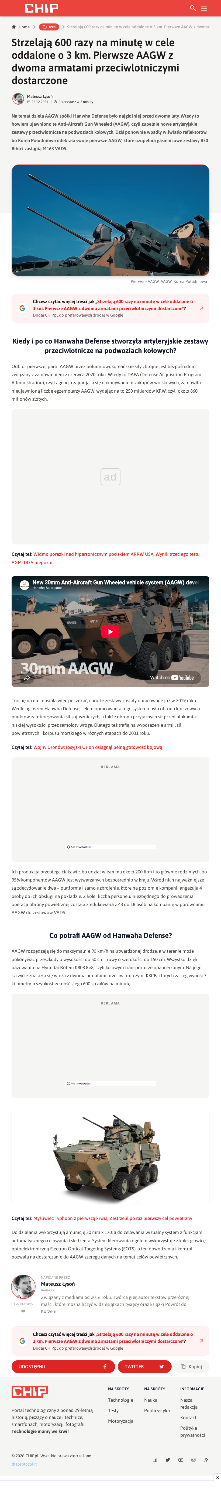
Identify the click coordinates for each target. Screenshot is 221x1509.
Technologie (120, 1400)
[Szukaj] (193, 8)
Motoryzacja (120, 1421)
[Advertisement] (110, 807)
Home (24, 27)
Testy (113, 1410)
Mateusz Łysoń (40, 96)
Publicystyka (157, 1410)
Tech (52, 27)
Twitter (134, 1366)
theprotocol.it (24, 1464)
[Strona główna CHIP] (41, 8)
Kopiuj (195, 1366)
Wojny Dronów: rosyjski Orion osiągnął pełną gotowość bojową (97, 747)
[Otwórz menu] (204, 8)
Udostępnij (32, 1366)
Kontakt (188, 1417)
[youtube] (23, 1311)
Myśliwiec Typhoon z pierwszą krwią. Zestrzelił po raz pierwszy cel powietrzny (112, 1218)
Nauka (150, 1400)
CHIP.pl (32, 1455)
